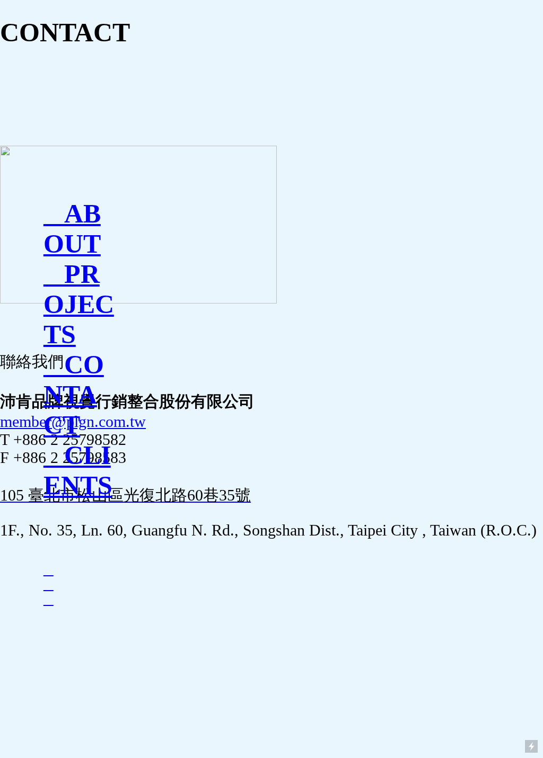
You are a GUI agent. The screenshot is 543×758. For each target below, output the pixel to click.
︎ (48, 584)
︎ (48, 570)
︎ (48, 599)
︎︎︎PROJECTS (78, 304)
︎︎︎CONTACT (73, 395)
